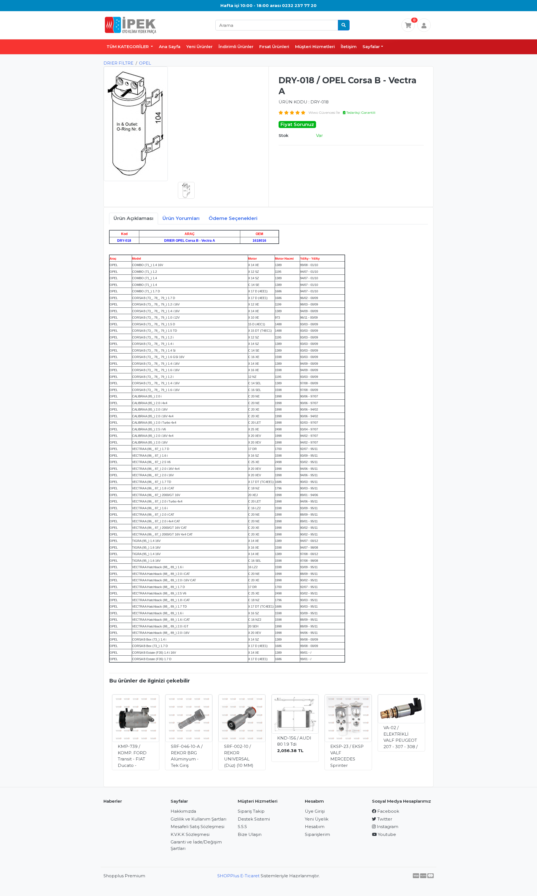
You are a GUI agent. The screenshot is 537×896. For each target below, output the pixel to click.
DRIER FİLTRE (118, 63)
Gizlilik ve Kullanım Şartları (198, 819)
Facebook (387, 811)
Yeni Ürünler (199, 46)
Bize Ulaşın (250, 834)
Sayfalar (371, 46)
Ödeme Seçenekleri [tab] (233, 218)
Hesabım (314, 826)
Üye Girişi (315, 811)
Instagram (387, 826)
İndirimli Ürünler (235, 46)
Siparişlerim (317, 834)
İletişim (349, 46)
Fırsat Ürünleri (274, 46)
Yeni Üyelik (316, 819)
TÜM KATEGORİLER (128, 46)
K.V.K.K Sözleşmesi (190, 834)
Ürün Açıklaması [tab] (134, 218)
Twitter (384, 819)
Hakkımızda (183, 811)
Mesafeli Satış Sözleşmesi (197, 826)
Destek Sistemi (254, 819)
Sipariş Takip (251, 811)
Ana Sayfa (169, 46)
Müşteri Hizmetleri (315, 46)
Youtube (386, 834)
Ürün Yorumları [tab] (181, 218)
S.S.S (242, 826)
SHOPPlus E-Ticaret (238, 875)
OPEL (145, 63)
